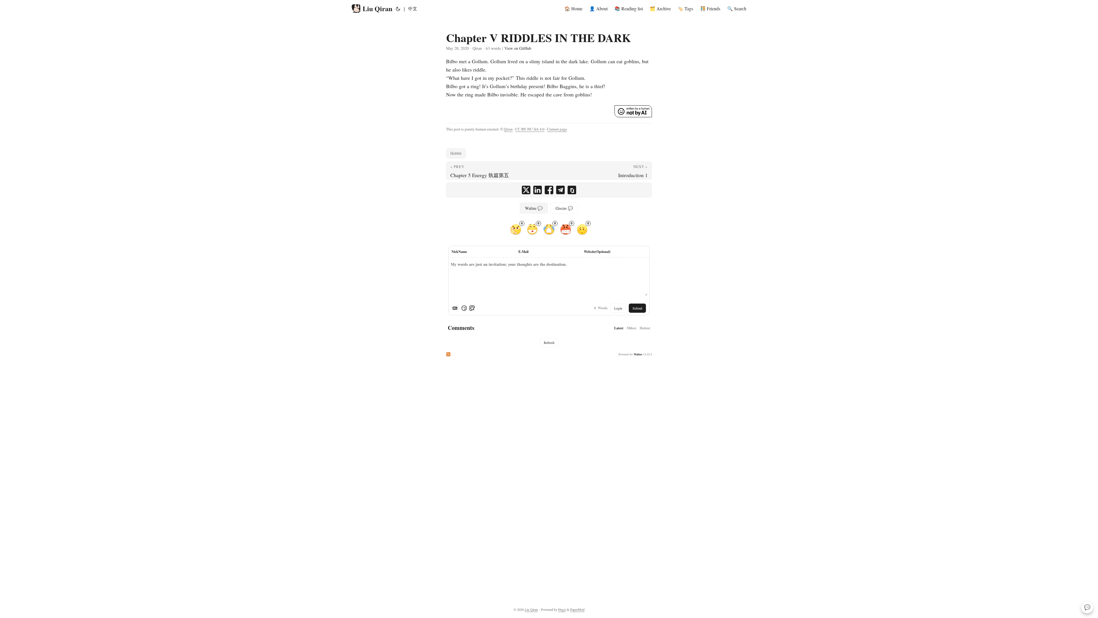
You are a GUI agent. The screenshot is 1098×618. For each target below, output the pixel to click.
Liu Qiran (377, 8)
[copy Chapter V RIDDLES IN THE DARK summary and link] (572, 190)
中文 (412, 8)
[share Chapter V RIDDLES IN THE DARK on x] (526, 190)
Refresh (549, 342)
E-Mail (523, 251)
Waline (638, 354)
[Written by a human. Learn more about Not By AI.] (633, 111)
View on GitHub (517, 48)
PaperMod (577, 609)
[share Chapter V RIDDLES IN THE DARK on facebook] (549, 190)
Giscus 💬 (564, 208)
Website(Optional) (597, 251)
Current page (557, 129)
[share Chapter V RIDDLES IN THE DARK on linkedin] (537, 190)
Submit (637, 308)
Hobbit (456, 153)
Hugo (562, 609)
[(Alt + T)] (398, 8)
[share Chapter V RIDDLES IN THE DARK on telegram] (560, 190)
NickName (459, 251)
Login (618, 308)
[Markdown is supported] (456, 308)
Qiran (508, 129)
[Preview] (472, 308)
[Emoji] (464, 308)
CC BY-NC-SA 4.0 (529, 129)
